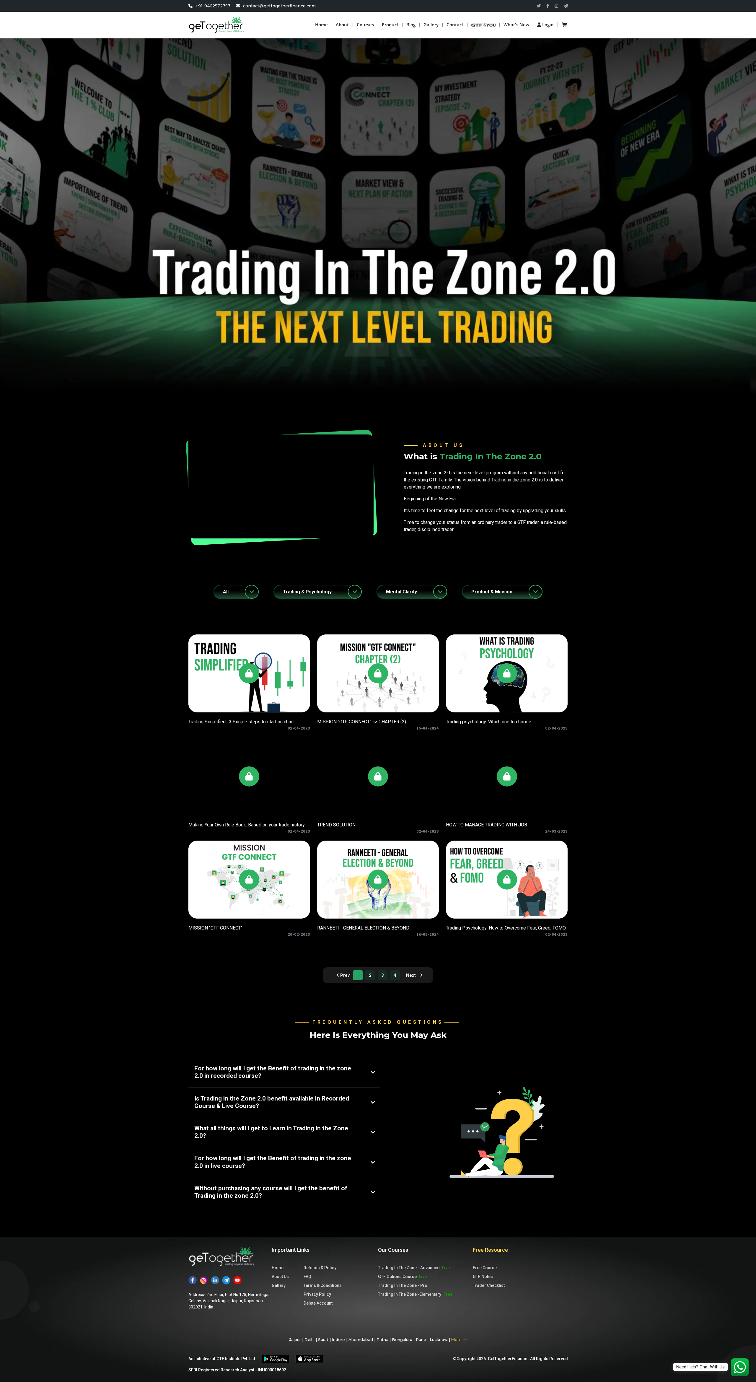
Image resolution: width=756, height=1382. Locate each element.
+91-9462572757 (213, 6)
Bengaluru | (403, 1339)
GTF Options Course (402, 1276)
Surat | (324, 1339)
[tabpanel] (378, 809)
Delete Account (318, 1303)
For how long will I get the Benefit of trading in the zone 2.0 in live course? (272, 1162)
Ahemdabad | (361, 1339)
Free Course (485, 1267)
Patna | (384, 1339)
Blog (411, 25)
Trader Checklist (489, 1285)
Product (390, 25)
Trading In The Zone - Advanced (414, 1267)
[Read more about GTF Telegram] (566, 6)
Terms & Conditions (323, 1285)
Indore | (339, 1339)
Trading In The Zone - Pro (402, 1285)
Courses (365, 25)
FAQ (307, 1276)
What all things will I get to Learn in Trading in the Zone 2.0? (271, 1132)
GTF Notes (483, 1276)
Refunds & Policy (320, 1267)
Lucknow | (440, 1339)
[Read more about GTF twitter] (539, 6)
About (342, 25)
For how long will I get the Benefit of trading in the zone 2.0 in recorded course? (272, 1072)
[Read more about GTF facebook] (547, 6)
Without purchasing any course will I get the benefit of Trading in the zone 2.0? (270, 1192)
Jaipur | (296, 1339)
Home (321, 25)
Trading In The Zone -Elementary (415, 1294)
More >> (459, 1339)
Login (547, 24)
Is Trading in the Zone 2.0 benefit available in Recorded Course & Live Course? (271, 1102)
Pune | (422, 1339)
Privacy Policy (317, 1294)
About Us (280, 1276)
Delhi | (310, 1339)
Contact (455, 25)
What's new (516, 25)
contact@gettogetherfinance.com (279, 6)
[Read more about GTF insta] (556, 6)
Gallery (431, 25)
